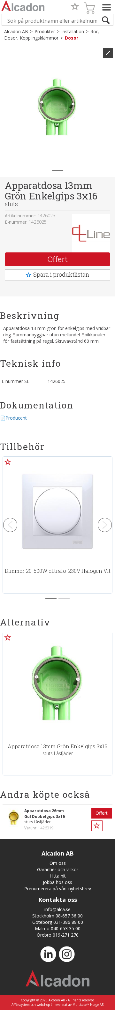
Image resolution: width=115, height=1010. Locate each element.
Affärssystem (21, 1004)
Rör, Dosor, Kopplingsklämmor (51, 34)
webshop (43, 1004)
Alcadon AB (16, 31)
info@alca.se (57, 909)
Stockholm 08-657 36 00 (57, 916)
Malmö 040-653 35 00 (57, 928)
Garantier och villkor (57, 869)
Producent (16, 418)
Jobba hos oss (57, 882)
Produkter (44, 31)
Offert (58, 259)
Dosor (71, 38)
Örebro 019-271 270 (58, 935)
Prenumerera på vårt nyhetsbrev (57, 889)
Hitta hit (58, 876)
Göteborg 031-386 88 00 (57, 922)
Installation (72, 31)
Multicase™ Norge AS (88, 1004)
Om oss (58, 863)
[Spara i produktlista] (8, 637)
